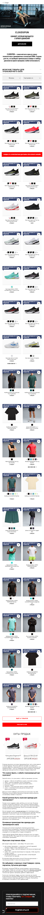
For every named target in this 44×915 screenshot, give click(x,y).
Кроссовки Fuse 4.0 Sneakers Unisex (32, 358)
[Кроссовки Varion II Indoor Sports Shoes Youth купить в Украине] (11, 344)
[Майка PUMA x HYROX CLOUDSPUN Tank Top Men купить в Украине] (11, 658)
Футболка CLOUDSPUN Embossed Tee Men (11, 707)
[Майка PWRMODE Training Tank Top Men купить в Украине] (11, 448)
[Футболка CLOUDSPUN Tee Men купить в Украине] (11, 482)
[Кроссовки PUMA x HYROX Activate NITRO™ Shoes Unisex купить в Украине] (11, 275)
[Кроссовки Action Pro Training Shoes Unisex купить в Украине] (32, 95)
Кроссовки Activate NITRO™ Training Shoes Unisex (11, 109)
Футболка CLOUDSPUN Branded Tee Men (32, 672)
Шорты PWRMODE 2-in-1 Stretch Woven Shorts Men (32, 427)
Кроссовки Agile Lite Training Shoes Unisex (32, 220)
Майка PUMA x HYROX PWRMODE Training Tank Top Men (12, 566)
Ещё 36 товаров (22, 718)
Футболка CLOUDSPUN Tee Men (11, 496)
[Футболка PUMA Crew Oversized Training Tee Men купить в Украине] (11, 379)
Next (37, 218)
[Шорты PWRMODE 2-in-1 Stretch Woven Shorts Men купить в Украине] (32, 413)
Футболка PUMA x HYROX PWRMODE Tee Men (32, 565)
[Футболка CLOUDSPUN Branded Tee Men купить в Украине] (32, 658)
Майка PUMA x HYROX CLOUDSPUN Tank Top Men (12, 672)
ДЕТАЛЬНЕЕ (22, 44)
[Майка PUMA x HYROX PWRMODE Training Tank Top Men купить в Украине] (11, 551)
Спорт (7, 3)
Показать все (22, 724)
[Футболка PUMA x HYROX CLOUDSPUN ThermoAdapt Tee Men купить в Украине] (32, 587)
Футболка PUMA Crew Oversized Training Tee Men (11, 393)
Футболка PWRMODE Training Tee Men (32, 462)
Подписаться (22, 910)
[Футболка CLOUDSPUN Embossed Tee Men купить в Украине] (11, 692)
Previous (26, 218)
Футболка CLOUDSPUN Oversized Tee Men (11, 427)
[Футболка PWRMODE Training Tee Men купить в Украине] (32, 448)
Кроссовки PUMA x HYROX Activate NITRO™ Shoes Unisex (12, 289)
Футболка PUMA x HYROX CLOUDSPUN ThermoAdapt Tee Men (32, 602)
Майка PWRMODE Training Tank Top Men (11, 462)
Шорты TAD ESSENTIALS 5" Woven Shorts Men (11, 531)
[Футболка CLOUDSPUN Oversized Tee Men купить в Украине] (11, 413)
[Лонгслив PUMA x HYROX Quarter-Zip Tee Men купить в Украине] (32, 622)
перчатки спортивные (35, 869)
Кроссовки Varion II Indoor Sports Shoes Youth (12, 358)
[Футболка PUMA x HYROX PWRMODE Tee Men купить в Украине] (32, 551)
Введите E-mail (11, 903)
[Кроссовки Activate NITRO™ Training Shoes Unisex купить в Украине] (11, 95)
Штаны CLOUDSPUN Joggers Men (32, 531)
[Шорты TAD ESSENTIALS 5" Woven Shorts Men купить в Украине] (11, 517)
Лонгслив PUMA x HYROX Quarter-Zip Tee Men (32, 637)
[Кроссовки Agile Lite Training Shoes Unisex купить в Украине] (32, 206)
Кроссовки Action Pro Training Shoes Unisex (32, 109)
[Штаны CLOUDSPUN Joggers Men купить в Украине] (32, 517)
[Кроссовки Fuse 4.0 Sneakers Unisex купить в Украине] (32, 344)
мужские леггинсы (21, 811)
